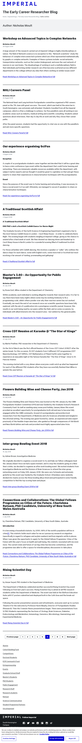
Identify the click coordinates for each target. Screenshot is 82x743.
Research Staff (8, 689)
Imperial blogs (12, 16)
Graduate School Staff (11, 673)
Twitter (28, 723)
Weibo (51, 723)
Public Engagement (10, 685)
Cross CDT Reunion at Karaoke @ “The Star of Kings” (40, 331)
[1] (8, 533)
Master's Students (10, 677)
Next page (71, 637)
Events (5, 669)
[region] (41, 735)
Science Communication (12, 701)
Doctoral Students (10, 657)
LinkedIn (37, 723)
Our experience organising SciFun (26, 146)
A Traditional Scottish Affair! (23, 209)
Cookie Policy (44, 734)
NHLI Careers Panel (16, 90)
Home (5, 16)
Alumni (5, 646)
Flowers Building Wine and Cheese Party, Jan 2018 (38, 389)
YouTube (32, 723)
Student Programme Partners (14, 705)
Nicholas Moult (9, 44)
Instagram (46, 723)
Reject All (72, 738)
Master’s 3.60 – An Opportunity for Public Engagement (32, 276)
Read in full (29, 76)
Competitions (8, 653)
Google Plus (42, 723)
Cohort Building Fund (11, 650)
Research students (10, 693)
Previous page (12, 637)
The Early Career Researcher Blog (30, 12)
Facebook (23, 723)
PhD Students (8, 681)
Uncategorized (8, 709)
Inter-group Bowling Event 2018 (25, 444)
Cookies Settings (9, 738)
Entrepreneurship (9, 665)
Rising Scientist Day (17, 570)
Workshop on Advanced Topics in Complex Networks (39, 38)
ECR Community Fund (11, 661)
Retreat (6, 697)
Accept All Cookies (56, 738)
